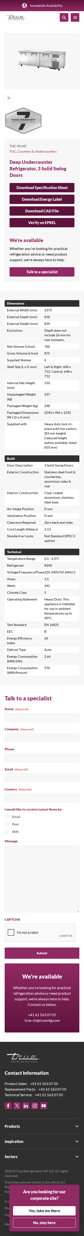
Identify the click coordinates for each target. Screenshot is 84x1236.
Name (16, 709)
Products (12, 1126)
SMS (15, 832)
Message (11, 841)
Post (15, 824)
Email (16, 769)
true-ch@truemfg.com (42, 1020)
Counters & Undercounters (37, 151)
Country (18, 789)
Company (19, 729)
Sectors (11, 1156)
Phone (9, 749)
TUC (13, 151)
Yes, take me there (44, 1210)
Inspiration (14, 1141)
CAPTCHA (12, 919)
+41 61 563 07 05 (42, 1014)
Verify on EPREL (42, 222)
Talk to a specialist (42, 272)
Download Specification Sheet (42, 187)
